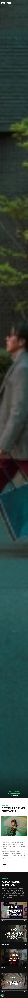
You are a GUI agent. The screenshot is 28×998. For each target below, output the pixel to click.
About (3, 865)
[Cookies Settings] (2, 995)
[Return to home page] (6, 3)
